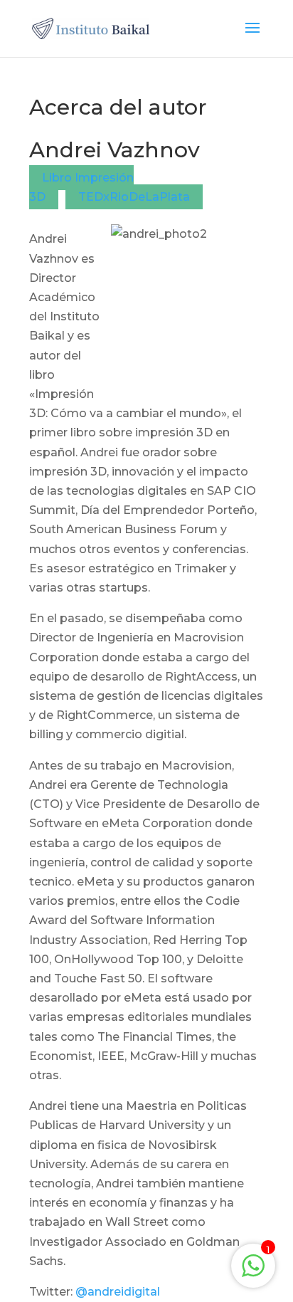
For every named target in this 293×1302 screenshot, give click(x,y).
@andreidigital (117, 1291)
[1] (253, 1273)
